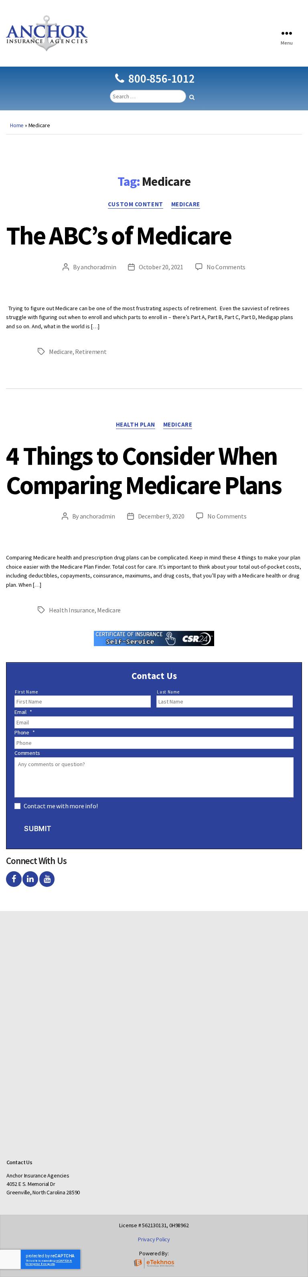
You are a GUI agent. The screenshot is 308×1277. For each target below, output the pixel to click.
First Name (26, 692)
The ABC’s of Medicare (118, 235)
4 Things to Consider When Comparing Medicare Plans (143, 470)
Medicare (185, 204)
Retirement (90, 352)
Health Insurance (72, 610)
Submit (37, 829)
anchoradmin (98, 267)
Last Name (168, 692)
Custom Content (135, 204)
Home (17, 125)
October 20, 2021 (161, 267)
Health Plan (135, 424)
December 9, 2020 (161, 516)
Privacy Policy (154, 1239)
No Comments (226, 267)
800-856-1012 (161, 78)
